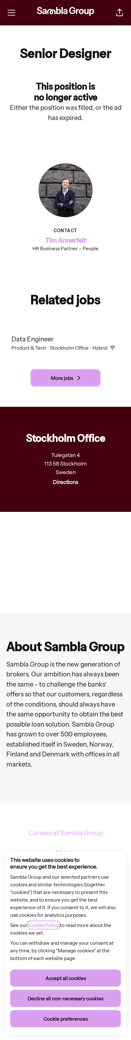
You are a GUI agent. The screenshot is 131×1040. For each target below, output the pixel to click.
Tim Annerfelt (65, 240)
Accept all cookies (65, 978)
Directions (65, 482)
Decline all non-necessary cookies (65, 998)
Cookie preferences (66, 1019)
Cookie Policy (43, 925)
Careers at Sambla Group (66, 833)
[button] (119, 13)
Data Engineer (32, 339)
